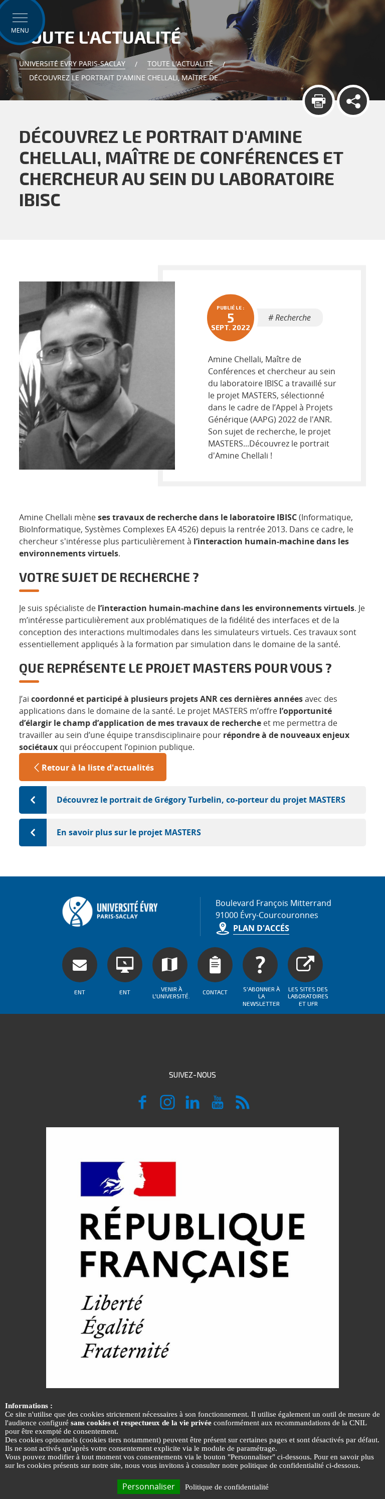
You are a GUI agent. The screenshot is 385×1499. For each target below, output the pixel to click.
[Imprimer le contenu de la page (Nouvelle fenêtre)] (318, 101)
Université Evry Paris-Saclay (72, 63)
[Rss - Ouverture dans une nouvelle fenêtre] (242, 1106)
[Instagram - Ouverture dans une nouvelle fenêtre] (167, 1106)
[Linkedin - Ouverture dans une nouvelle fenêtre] (192, 1106)
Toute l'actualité (180, 63)
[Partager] (353, 101)
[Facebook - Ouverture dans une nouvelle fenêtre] (142, 1106)
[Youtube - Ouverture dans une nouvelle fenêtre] (217, 1106)
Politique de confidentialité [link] (227, 1487)
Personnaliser (148, 1486)
